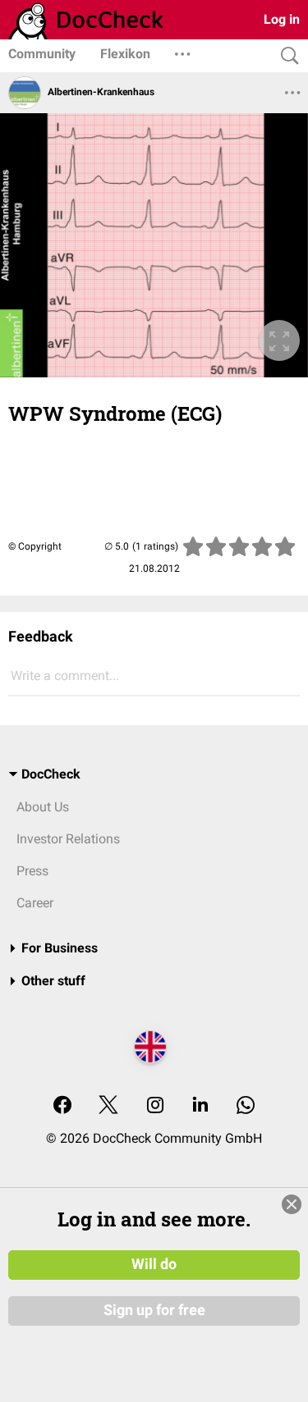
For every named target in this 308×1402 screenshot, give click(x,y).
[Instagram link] (155, 1106)
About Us (42, 807)
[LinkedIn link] (200, 1106)
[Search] (286, 56)
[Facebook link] (62, 1106)
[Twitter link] (108, 1106)
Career (34, 903)
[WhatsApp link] (246, 1106)
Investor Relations (68, 839)
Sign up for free (154, 1310)
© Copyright (35, 546)
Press (32, 871)
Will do (154, 1264)
